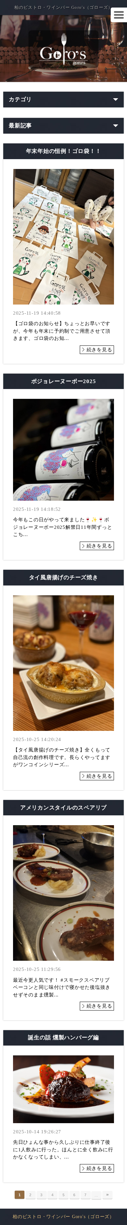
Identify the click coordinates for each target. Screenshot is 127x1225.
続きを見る (99, 349)
